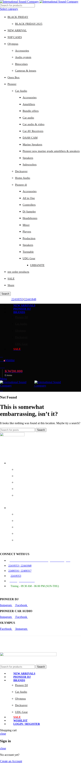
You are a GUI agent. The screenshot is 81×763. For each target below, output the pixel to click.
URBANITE (37, 265)
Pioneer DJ (21, 317)
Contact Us (21, 520)
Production (29, 238)
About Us (20, 514)
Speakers (28, 157)
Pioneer (12, 84)
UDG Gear (29, 258)
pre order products (18, 271)
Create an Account (11, 761)
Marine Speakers (32, 144)
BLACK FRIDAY (18, 17)
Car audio (28, 117)
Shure (11, 285)
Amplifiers (29, 104)
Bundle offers (31, 110)
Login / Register (26, 723)
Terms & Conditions (26, 540)
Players (27, 231)
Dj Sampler (29, 211)
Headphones (30, 218)
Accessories (22, 50)
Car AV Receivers (33, 131)
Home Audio (22, 177)
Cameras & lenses (25, 70)
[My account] (1, 356)
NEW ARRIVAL (17, 30)
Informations (14, 508)
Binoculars (21, 64)
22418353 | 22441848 (19, 565)
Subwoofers (30, 164)
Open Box (14, 77)
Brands (11, 463)
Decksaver (21, 171)
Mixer (26, 224)
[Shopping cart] (1, 389)
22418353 (17, 299)
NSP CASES (15, 37)
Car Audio (21, 90)
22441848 (30, 299)
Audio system (23, 57)
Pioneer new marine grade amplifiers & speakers (51, 151)
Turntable (28, 251)
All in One (29, 198)
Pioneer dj (21, 184)
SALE (11, 278)
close (3, 733)
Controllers (29, 204)
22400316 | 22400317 (19, 570)
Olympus (13, 43)
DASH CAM (30, 137)
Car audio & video (33, 124)
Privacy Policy (23, 527)
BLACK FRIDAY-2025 (28, 23)
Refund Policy (22, 533)
